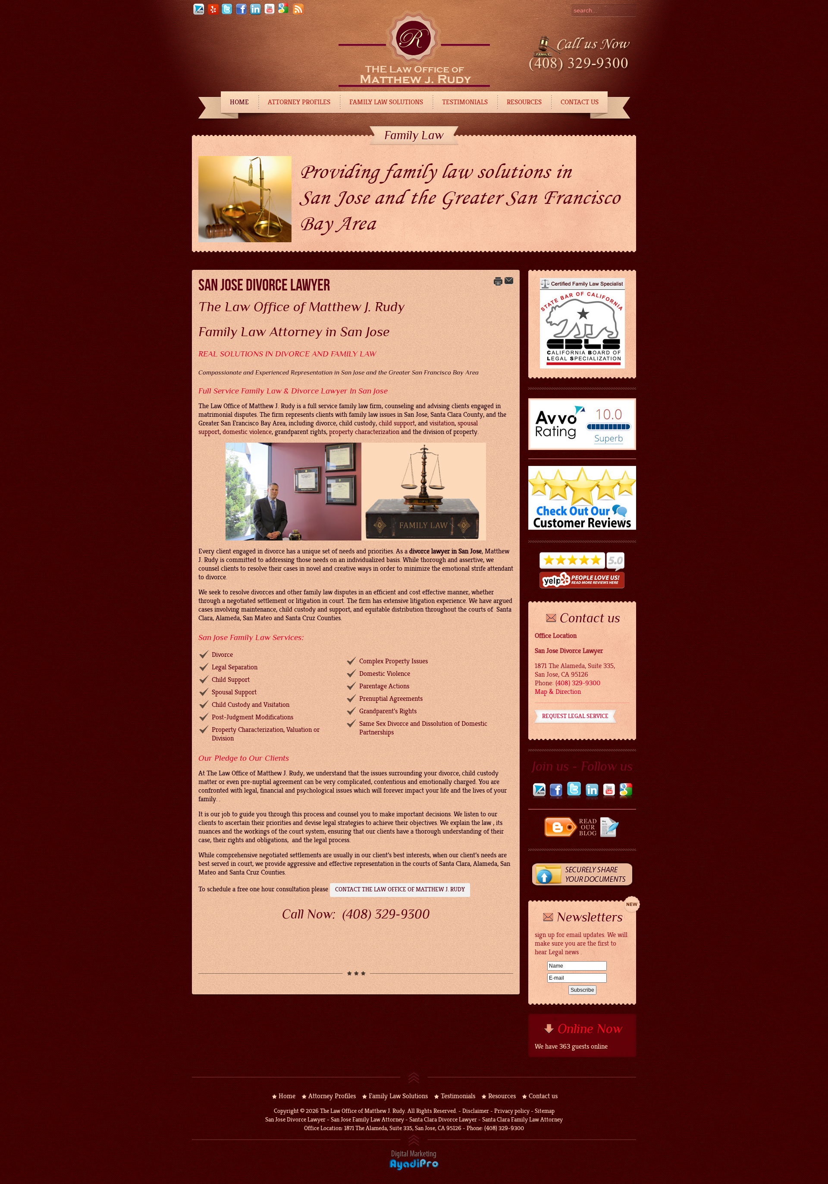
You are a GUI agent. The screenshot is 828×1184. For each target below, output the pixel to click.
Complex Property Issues (393, 661)
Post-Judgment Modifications (252, 717)
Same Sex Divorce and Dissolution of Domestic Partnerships (423, 728)
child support (397, 423)
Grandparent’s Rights (388, 711)
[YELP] (212, 13)
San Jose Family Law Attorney (366, 1119)
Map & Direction (558, 691)
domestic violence (247, 432)
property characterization (364, 432)
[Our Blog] (298, 13)
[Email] (509, 283)
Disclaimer (475, 1111)
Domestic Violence (384, 673)
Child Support (231, 679)
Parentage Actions (384, 686)
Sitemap (545, 1111)
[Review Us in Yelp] (582, 588)
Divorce (222, 654)
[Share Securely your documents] (582, 887)
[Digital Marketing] (414, 1168)
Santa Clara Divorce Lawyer (443, 1119)
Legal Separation (234, 667)
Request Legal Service (575, 716)
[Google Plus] (625, 798)
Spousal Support (234, 692)
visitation (442, 423)
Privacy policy (512, 1111)
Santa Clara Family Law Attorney (522, 1119)
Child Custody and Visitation (250, 704)
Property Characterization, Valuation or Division (266, 734)
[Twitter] (226, 13)
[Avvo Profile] (198, 13)
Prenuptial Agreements (391, 698)
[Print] (498, 283)
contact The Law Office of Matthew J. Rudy (400, 889)
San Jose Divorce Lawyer (264, 284)
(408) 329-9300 (386, 914)
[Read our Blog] (582, 835)
